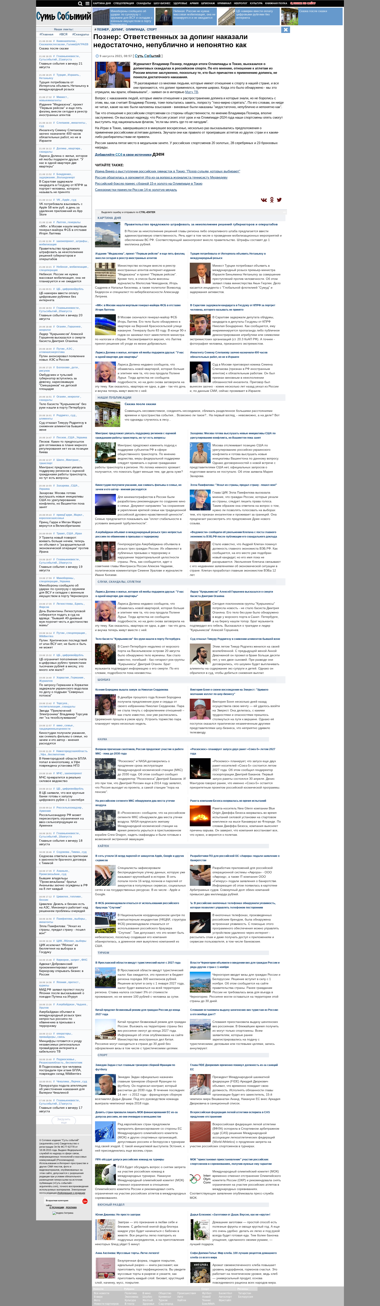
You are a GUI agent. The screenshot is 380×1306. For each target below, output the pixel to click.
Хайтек (103, 846)
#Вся (63, 34)
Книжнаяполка (66, 41)
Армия (194, 3)
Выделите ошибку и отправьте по (128, 212)
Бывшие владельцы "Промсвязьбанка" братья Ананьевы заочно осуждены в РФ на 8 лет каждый (63, 883)
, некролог (73, 396)
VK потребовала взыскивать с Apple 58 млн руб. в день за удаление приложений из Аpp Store (61, 209)
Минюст (62, 97)
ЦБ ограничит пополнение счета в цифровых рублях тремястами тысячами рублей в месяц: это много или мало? (63, 664)
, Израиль (72, 75)
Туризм (103, 952)
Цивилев (62, 896)
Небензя (62, 267)
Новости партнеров (106, 1303)
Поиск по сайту (304, 3)
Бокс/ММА (208, 1303)
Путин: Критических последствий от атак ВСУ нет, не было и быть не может (63, 644)
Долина (61, 148)
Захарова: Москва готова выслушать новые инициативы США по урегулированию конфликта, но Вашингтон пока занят (61, 500)
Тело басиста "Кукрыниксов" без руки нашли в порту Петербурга (62, 405)
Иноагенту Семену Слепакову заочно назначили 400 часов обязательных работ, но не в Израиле (61, 135)
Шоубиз (104, 679)
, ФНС (84, 960)
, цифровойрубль (72, 289)
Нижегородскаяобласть (72, 751)
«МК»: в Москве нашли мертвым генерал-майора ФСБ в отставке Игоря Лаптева (63, 229)
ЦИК (59, 941)
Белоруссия (245, 1296)
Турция (61, 75)
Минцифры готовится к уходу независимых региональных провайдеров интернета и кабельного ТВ (60, 1046)
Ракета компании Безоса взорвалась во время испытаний (228, 800)
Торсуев (62, 703)
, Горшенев (73, 326)
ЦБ (58, 289)
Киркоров (63, 960)
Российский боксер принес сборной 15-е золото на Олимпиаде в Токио (148, 183)
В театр (129, 1303)
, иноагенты (77, 122)
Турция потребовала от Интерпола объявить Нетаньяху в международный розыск (63, 85)
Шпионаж (208, 3)
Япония (61, 982)
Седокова (63, 852)
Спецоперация (123, 3)
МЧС (59, 773)
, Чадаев (80, 1004)
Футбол (206, 1293)
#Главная (46, 34)
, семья (68, 725)
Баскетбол (225, 1293)
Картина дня (102, 3)
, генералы (73, 222)
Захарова (63, 485)
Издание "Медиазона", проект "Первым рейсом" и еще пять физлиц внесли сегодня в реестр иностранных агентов (63, 110)
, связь (60, 1037)
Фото (97, 1300)
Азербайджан (65, 1004)
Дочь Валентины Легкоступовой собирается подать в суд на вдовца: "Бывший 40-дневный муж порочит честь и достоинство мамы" (63, 618)
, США (71, 437)
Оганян (61, 326)
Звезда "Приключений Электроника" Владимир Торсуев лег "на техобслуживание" (63, 714)
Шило (60, 460)
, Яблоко (68, 941)
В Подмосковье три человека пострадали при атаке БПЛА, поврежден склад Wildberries (60, 1070)
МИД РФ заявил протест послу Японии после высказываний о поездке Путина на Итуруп (61, 993)
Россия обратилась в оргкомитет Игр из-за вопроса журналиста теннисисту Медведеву (161, 177)
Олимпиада (135, 29)
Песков (61, 437)
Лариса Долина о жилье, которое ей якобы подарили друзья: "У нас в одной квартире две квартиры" (63, 161)
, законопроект (72, 773)
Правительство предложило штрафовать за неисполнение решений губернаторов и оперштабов (61, 254)
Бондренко (64, 174)
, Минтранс (72, 460)
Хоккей (206, 1296)
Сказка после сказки (54, 48)
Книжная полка (276, 3)
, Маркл (77, 515)
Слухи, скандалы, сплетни (119, 581)
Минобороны (65, 578)
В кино (146, 1293)
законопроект (65, 241)
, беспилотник (56, 754)
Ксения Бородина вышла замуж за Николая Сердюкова (131, 689)
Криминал (224, 3)
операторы (64, 1033)
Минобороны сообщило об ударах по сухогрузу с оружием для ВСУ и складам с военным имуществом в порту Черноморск (63, 591)
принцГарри (64, 515)
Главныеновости (68, 56)
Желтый (147, 1300)
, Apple (65, 200)
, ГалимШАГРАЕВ (76, 44)
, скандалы (68, 706)
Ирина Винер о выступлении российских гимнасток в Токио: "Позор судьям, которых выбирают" (167, 171)
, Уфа (42, 754)
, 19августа (64, 562)
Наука (102, 739)
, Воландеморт (65, 177)
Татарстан (244, 1293)
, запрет (74, 960)
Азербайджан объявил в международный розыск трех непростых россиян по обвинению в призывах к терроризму (60, 1018)
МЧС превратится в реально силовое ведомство (60, 779)
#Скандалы (80, 34)
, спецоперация (75, 633)
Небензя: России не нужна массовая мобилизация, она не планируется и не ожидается (62, 277)
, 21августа (64, 59)
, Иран (78, 533)
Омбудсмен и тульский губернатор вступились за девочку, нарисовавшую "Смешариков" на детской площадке (58, 382)
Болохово (63, 367)
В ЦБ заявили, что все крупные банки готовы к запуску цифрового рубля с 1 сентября (61, 796)
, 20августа (64, 311)
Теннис (206, 1300)
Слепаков (63, 122)
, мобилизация (77, 267)
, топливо (75, 896)
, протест (73, 982)
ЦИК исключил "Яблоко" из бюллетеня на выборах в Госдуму (58, 948)
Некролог (240, 3)
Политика (131, 1293)
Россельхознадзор (69, 807)
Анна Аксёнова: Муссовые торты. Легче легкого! (127, 1253)
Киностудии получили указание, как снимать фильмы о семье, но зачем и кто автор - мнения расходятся (63, 738)
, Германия (76, 677)
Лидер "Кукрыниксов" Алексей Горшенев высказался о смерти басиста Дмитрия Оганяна (62, 337)
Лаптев (61, 222)
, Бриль (78, 603)
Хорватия (63, 677)
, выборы (79, 918)
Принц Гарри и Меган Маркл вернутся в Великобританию (60, 523)
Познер (103, 29)
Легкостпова (65, 603)
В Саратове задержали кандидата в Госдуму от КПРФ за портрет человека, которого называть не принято (63, 187)
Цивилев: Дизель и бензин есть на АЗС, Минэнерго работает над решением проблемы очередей (63, 907)
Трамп (61, 533)
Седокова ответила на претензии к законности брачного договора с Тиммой (63, 859)
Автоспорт (225, 1296)
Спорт (152, 29)
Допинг (117, 29)
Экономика (131, 1296)
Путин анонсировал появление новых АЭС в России (62, 357)
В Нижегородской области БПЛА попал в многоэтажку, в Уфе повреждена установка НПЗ (62, 762)
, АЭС (68, 348)
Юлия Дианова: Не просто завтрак (117, 1214)
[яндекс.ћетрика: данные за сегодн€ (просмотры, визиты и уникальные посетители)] (63, 1213)
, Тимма (75, 852)
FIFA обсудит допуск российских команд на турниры (129, 1159)
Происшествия (186, 1293)
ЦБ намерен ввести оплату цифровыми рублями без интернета (59, 296)
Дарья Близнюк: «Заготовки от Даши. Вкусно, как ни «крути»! (230, 1214)
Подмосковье (65, 1059)
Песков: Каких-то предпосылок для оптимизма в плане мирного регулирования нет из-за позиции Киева (63, 447)
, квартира (73, 148)
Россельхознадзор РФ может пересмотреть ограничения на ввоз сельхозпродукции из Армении (61, 820)
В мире (98, 1296)
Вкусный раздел (111, 1204)
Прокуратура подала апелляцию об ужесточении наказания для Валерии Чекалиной (63, 1089)
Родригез (63, 415)
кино (59, 725)
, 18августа (64, 836)
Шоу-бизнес (162, 3)
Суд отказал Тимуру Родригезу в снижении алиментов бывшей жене (62, 426)
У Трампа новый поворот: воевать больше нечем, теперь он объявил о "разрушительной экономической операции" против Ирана (63, 544)
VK (58, 200)
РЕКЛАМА (71, 1207)
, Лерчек (75, 1081)
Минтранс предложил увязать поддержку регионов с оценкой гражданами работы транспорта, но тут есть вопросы (63, 472)
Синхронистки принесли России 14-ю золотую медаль (136, 190)
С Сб (148, 56)
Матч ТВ (191, 92)
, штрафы (81, 241)
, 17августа (64, 1103)
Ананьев (62, 871)
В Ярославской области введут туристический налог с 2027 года (138, 962)
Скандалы (144, 3)
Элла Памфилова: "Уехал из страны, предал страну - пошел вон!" (62, 929)
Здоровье (180, 3)
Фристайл (225, 1300)
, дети (74, 367)
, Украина (81, 437)
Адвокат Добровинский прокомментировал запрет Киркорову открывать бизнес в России (61, 969)
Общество (165, 1293)
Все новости (101, 1293)
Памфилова (64, 918)
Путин (60, 348)
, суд (73, 200)
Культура (256, 3)
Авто (180, 1296)
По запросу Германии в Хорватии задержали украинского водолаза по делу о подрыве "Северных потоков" (63, 690)
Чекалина (63, 1081)
